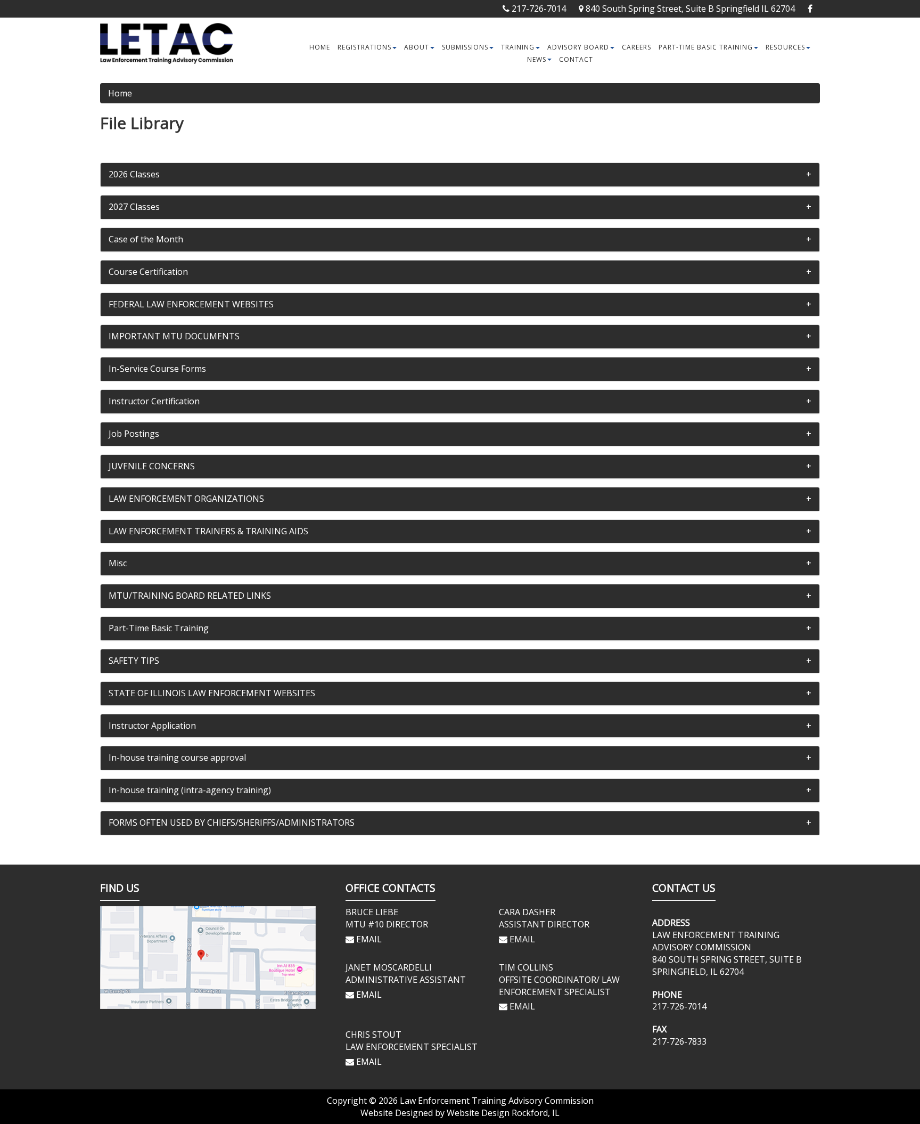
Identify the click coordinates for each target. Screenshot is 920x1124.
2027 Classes (134, 207)
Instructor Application (152, 725)
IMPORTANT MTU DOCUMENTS (174, 336)
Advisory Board (578, 47)
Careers (636, 47)
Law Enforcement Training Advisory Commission (497, 1100)
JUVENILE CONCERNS (152, 466)
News (536, 59)
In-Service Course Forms (157, 368)
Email (368, 939)
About (416, 47)
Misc (118, 563)
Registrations (364, 47)
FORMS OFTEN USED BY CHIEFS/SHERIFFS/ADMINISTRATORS (232, 822)
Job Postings (134, 433)
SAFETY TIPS (134, 660)
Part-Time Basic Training (706, 47)
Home (319, 47)
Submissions (465, 47)
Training (518, 47)
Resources (785, 47)
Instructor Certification (154, 401)
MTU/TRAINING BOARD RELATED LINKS (190, 595)
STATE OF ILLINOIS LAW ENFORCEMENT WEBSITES (212, 693)
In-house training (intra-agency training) (190, 790)
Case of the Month (146, 239)
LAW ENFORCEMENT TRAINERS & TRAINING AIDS (208, 531)
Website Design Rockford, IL (503, 1113)
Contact (576, 59)
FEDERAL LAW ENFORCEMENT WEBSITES (191, 304)
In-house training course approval (177, 757)
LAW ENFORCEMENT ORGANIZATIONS (186, 498)
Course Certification (148, 272)
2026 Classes (134, 174)
